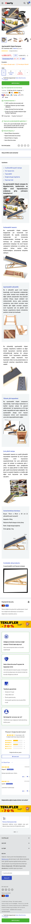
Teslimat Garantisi (9, 100)
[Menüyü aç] (2, 3)
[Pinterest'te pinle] (22, 145)
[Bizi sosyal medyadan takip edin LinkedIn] (12, 890)
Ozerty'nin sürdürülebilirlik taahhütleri (15, 121)
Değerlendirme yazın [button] (15, 752)
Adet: (3, 68)
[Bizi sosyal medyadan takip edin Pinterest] (6, 890)
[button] (5, 50)
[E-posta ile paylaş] (28, 145)
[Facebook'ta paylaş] (19, 145)
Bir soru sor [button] (15, 756)
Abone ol (6, 878)
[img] (5, 767)
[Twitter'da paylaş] (25, 145)
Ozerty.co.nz (5, 859)
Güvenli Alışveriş (9, 130)
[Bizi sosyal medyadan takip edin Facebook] (3, 890)
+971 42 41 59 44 (21, 907)
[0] (28, 3)
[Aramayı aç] (24, 3)
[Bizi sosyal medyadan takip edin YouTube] (9, 890)
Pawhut (15, 48)
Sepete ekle (15, 920)
